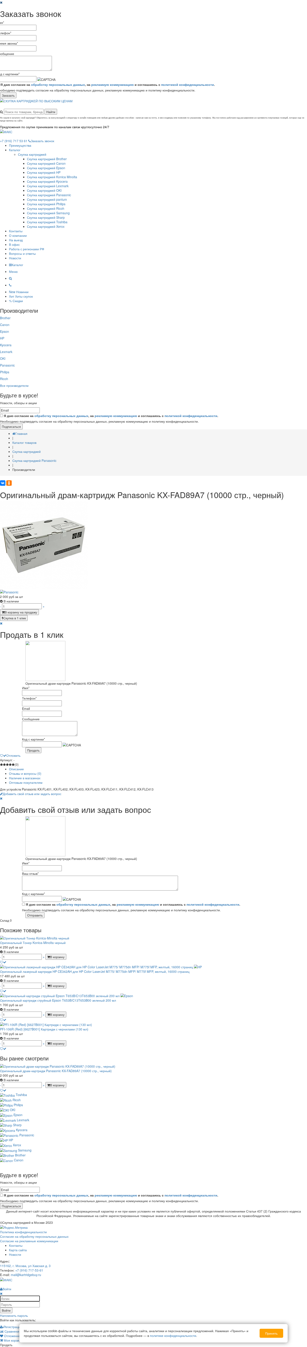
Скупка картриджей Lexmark (48, 186)
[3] (7, 764)
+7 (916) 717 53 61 (13, 141)
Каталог (14, 150)
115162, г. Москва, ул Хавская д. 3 (25, 1265)
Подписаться (11, 426)
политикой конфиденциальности (187, 84)
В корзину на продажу (21, 612)
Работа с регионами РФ (26, 249)
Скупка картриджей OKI (44, 190)
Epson (4, 331)
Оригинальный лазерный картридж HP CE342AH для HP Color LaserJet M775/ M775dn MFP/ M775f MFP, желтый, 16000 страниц (94, 971)
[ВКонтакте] (2, 483)
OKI (2, 358)
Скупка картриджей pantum (47, 199)
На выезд (16, 240)
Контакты (15, 231)
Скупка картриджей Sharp (46, 217)
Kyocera (5, 345)
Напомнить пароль (14, 1315)
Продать (33, 750)
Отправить (35, 915)
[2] (4, 764)
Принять (271, 1333)
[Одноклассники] (9, 483)
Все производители (14, 385)
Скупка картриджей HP (43, 172)
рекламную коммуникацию (112, 84)
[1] (1, 764)
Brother (5, 318)
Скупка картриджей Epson (46, 168)
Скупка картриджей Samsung (48, 213)
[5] (13, 764)
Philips (4, 372)
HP (2, 338)
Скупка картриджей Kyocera (47, 181)
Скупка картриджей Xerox (46, 226)
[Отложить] (3, 962)
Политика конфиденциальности (23, 1232)
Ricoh (4, 378)
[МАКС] (6, 131)
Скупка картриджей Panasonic (49, 195)
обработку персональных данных (58, 84)
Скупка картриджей (32, 154)
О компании (18, 235)
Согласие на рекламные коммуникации (29, 1241)
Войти (6, 1310)
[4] (10, 764)
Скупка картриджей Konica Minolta (52, 177)
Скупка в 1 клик (14, 618)
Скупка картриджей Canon (46, 163)
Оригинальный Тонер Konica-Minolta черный (33, 942)
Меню (13, 271)
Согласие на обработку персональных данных (34, 1236)
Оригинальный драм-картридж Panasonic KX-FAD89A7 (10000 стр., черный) (56, 1071)
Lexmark (6, 351)
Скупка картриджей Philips (46, 204)
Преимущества (20, 145)
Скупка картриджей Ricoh (45, 208)
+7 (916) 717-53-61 (29, 1270)
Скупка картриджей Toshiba (47, 222)
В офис (14, 244)
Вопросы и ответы (22, 253)
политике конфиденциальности (173, 1335)
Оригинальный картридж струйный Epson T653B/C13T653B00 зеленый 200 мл (58, 1000)
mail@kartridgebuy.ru (26, 1274)
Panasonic (7, 365)
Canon (4, 324)
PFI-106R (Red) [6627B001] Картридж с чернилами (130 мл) (44, 1029)
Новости (15, 258)
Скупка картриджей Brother (47, 159)
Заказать (8, 95)
